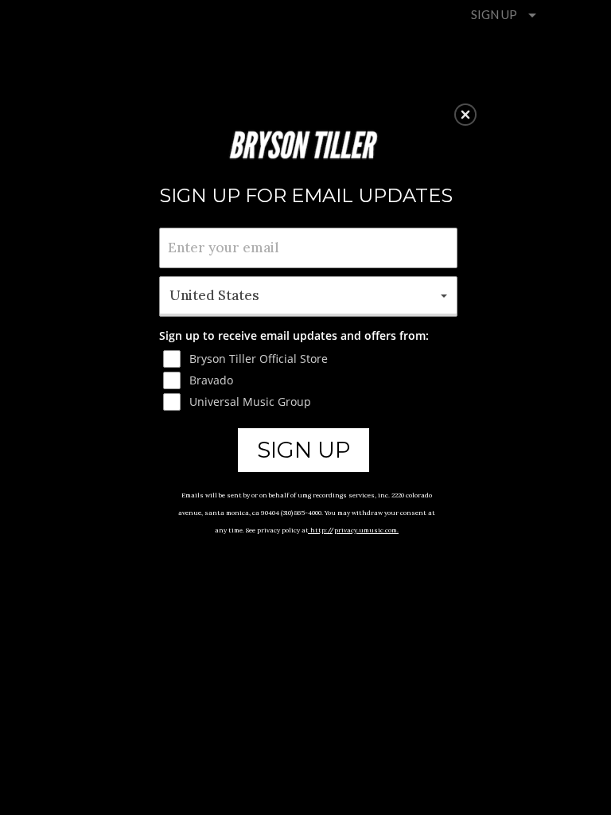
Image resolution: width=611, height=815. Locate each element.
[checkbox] (310, 359)
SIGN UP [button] (304, 449)
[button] (465, 114)
